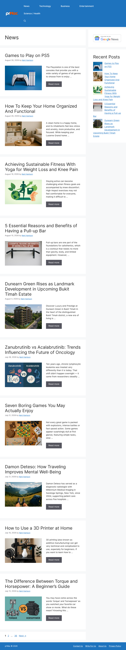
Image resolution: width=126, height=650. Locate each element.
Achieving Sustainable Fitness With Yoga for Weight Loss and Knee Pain (41, 167)
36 (16, 636)
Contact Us (78, 646)
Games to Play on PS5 (27, 55)
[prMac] (12, 13)
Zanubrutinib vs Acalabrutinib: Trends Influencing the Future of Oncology (43, 350)
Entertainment (86, 6)
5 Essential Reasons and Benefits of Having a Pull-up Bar (41, 228)
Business (65, 6)
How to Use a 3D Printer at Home (38, 528)
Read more (53, 84)
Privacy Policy (115, 646)
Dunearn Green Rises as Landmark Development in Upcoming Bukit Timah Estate (39, 289)
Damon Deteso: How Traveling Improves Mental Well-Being (35, 469)
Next (22, 636)
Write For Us (90, 646)
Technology (45, 6)
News (26, 6)
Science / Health (32, 13)
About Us (102, 646)
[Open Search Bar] (25, 21)
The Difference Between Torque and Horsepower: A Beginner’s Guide (41, 584)
